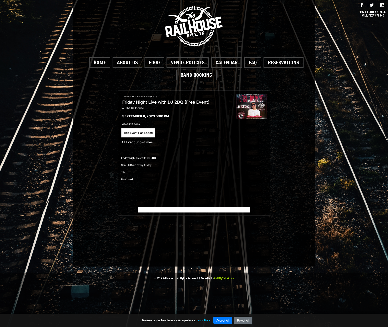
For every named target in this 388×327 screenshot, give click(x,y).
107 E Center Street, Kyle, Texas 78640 (373, 13)
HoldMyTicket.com (224, 278)
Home (100, 62)
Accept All (222, 320)
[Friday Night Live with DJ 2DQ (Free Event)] (251, 106)
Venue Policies (188, 62)
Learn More (203, 320)
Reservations (283, 62)
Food (154, 62)
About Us (127, 62)
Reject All (243, 320)
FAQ (253, 62)
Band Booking (196, 74)
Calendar (227, 62)
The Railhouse (134, 108)
